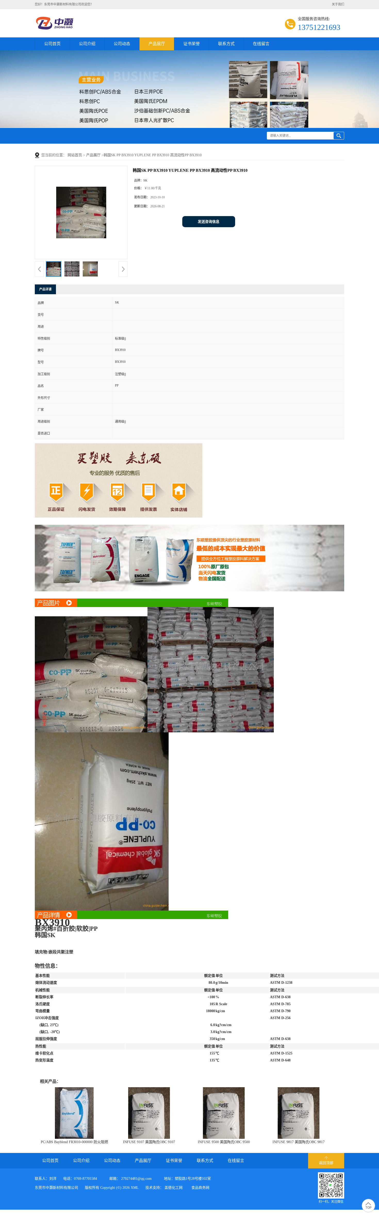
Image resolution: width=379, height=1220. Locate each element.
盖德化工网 (173, 1188)
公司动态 (122, 44)
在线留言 (261, 44)
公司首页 (52, 44)
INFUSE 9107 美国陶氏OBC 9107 (149, 1142)
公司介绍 (87, 44)
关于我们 (338, 4)
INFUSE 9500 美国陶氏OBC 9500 (224, 1142)
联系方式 (226, 44)
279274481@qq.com (136, 1179)
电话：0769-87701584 (80, 1179)
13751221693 (319, 27)
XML (135, 1188)
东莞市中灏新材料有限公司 (56, 1188)
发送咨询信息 (208, 222)
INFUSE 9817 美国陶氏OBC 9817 (299, 1142)
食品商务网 (200, 1188)
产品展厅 (157, 44)
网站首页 (75, 155)
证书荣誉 (191, 44)
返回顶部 (326, 1163)
